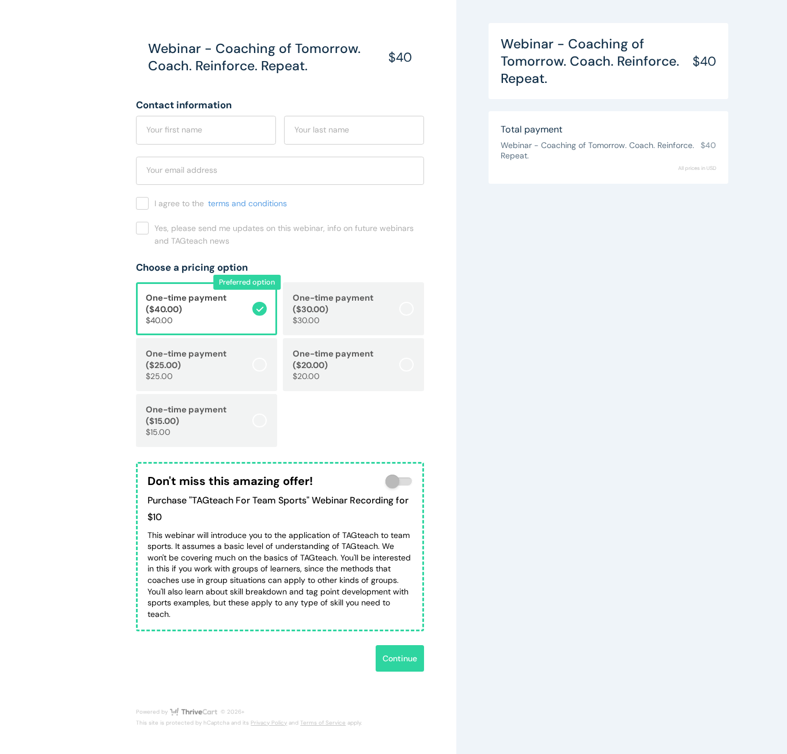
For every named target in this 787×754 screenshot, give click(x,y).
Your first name (174, 129)
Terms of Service (323, 722)
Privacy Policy (269, 722)
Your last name (321, 129)
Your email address (181, 170)
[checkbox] (399, 482)
